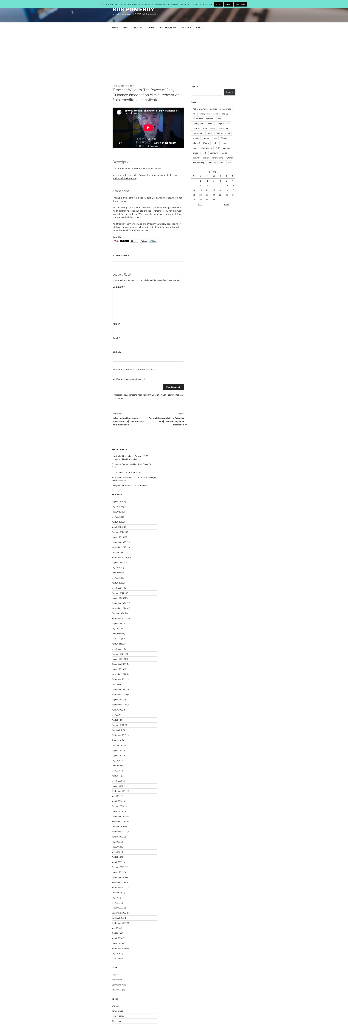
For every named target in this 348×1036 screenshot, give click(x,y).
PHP (218, 148)
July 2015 (116, 760)
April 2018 (116, 720)
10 (214, 185)
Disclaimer (116, 1021)
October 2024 (118, 613)
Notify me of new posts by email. (129, 379)
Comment (119, 287)
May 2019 (116, 715)
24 (214, 195)
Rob (132, 86)
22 (200, 195)
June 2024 (116, 633)
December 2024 (119, 603)
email (212, 128)
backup (225, 114)
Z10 (230, 162)
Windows (212, 162)
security (196, 158)
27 (233, 195)
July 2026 (116, 506)
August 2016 (117, 750)
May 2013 (116, 852)
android (213, 109)
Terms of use (117, 1011)
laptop (215, 143)
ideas (214, 138)
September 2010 (119, 923)
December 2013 (119, 816)
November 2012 (119, 882)
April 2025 (116, 583)
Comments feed (119, 985)
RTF (204, 153)
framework (223, 128)
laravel (224, 143)
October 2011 (118, 892)
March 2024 (117, 649)
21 (194, 195)
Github (219, 133)
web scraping (198, 162)
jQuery (206, 143)
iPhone (224, 138)
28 (194, 199)
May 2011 (116, 903)
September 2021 (119, 679)
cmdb (218, 118)
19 (227, 190)
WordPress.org (118, 990)
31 (214, 199)
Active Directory (200, 109)
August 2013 (117, 837)
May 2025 (116, 578)
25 (220, 195)
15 (200, 190)
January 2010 (118, 943)
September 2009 (119, 948)
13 (233, 185)
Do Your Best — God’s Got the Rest (126, 472)
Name (116, 324)
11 (220, 185)
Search (194, 86)
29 (200, 199)
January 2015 (118, 786)
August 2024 (117, 623)
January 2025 (118, 598)
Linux (195, 148)
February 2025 (118, 593)
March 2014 (117, 801)
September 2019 (119, 704)
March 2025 (117, 588)
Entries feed (117, 979)
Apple (215, 114)
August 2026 (117, 501)
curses (209, 123)
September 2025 (119, 557)
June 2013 (116, 847)
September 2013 (119, 831)
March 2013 (117, 862)
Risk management (168, 27)
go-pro (195, 138)
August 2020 (117, 699)
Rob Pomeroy (134, 9)
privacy (196, 153)
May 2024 (116, 638)
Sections (185, 27)
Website (117, 352)
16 (207, 190)
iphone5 (196, 143)
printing (226, 148)
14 (194, 190)
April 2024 (116, 644)
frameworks (198, 133)
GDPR (209, 133)
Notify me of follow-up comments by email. (134, 369)
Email (116, 338)
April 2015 (116, 776)
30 (207, 199)
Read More (240, 4)
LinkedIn (150, 27)
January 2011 (117, 908)
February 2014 (118, 806)
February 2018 (118, 725)
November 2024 (119, 608)
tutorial (229, 158)
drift (205, 128)
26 (227, 195)
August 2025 (117, 562)
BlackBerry (198, 118)
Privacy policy (118, 1016)
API (194, 114)
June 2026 (116, 512)
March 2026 (117, 527)
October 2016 (118, 745)
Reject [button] (229, 4)
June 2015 (116, 765)
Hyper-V (205, 138)
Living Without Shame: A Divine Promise (129, 485)
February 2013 (118, 867)
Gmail (227, 133)
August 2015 (117, 755)
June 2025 (116, 572)
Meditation (122, 256)
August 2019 (117, 710)
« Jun (200, 204)
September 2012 (119, 887)
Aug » (226, 204)
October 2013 (118, 826)
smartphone (217, 158)
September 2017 (119, 735)
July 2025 (116, 567)
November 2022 (119, 674)
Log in (114, 974)
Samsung (214, 153)
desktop (196, 128)
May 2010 (116, 928)
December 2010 (119, 913)
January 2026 (118, 537)
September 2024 (119, 618)
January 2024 (118, 659)
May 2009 (116, 958)
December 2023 (119, 664)
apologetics (205, 114)
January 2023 (118, 669)
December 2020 (119, 689)
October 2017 (118, 730)
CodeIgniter (198, 123)
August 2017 (117, 740)
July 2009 (116, 953)
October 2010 (118, 918)
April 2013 (116, 857)
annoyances (225, 109)
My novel (137, 27)
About (125, 27)
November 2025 (119, 547)
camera (209, 118)
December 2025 (119, 542)
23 (207, 195)
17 (214, 190)
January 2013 (118, 872)
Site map (115, 1006)
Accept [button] (219, 4)
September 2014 (119, 791)
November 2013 (119, 821)
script (224, 153)
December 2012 (119, 877)
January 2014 (118, 811)
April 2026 (116, 522)
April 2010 (116, 933)
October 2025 (118, 552)
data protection (222, 123)
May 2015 (116, 771)
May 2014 (116, 796)
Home (115, 27)
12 (227, 185)
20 (233, 190)
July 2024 (116, 628)
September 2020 (119, 694)
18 (220, 190)
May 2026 (116, 517)
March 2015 (117, 781)
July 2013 (116, 842)
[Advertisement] (174, 53)
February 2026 (118, 532)
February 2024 (118, 654)
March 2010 (117, 938)
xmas (222, 162)
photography (206, 148)
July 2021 (116, 684)
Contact (199, 27)
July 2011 (116, 897)
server (206, 158)
